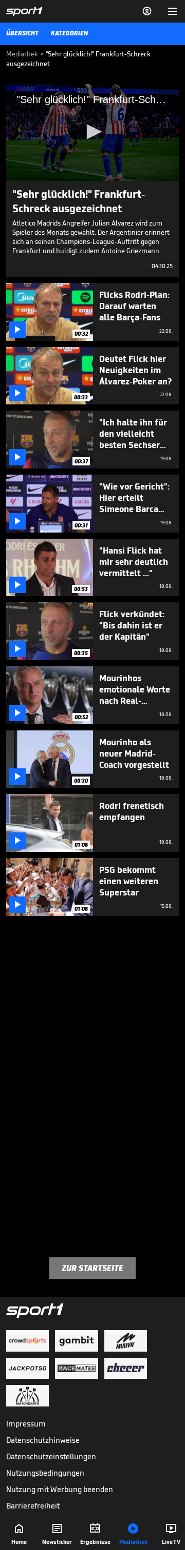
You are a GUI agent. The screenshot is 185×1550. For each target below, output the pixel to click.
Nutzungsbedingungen (45, 1473)
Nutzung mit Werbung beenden (59, 1489)
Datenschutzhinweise (43, 1440)
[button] (92, 131)
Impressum (26, 1424)
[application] (92, 132)
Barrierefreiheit (33, 1506)
